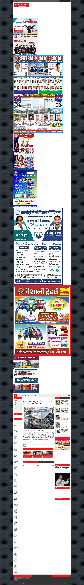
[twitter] (62, 1)
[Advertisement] (42, 10)
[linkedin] (67, 1)
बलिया (28, 395)
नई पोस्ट (24, 465)
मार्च (14, 426)
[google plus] (69, 1)
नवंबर (15, 431)
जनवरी (15, 429)
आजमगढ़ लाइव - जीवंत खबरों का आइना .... (23, 583)
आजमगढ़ (16, 400)
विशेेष (15, 408)
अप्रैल (15, 425)
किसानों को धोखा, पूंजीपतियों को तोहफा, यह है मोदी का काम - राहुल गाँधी (62, 468)
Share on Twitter (36, 439)
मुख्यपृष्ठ (38, 465)
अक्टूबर (15, 432)
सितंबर (15, 448)
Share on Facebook (28, 439)
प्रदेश (23, 395)
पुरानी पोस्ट (52, 465)
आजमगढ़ (19, 395)
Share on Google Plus (44, 439)
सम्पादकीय (35, 395)
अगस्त (15, 420)
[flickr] (65, 1)
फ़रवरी (15, 442)
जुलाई (15, 436)
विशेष (31, 395)
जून (14, 423)
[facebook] (60, 1)
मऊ (25, 395)
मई (14, 424)
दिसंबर (15, 430)
